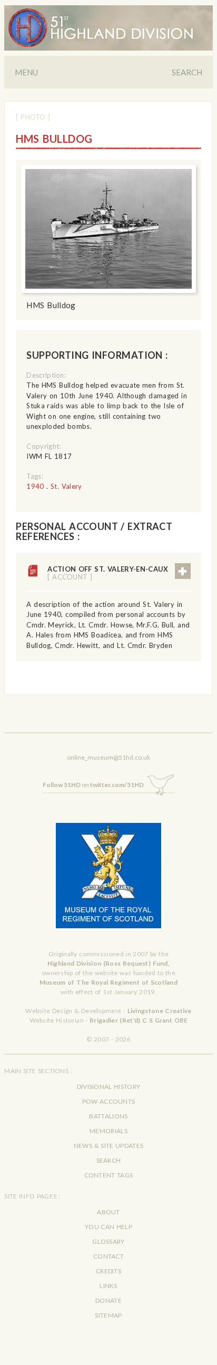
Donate (108, 1300)
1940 (35, 486)
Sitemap (108, 1315)
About (108, 1212)
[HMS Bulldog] (108, 229)
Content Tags (108, 1175)
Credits (108, 1271)
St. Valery (66, 486)
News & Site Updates (108, 1146)
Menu (26, 72)
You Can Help (108, 1227)
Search (187, 72)
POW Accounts (108, 1101)
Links (108, 1286)
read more (183, 571)
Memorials (108, 1131)
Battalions (108, 1116)
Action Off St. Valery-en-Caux (107, 573)
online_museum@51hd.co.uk (108, 757)
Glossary (108, 1241)
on (93, 785)
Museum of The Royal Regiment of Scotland (108, 982)
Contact (108, 1256)
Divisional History (109, 1087)
